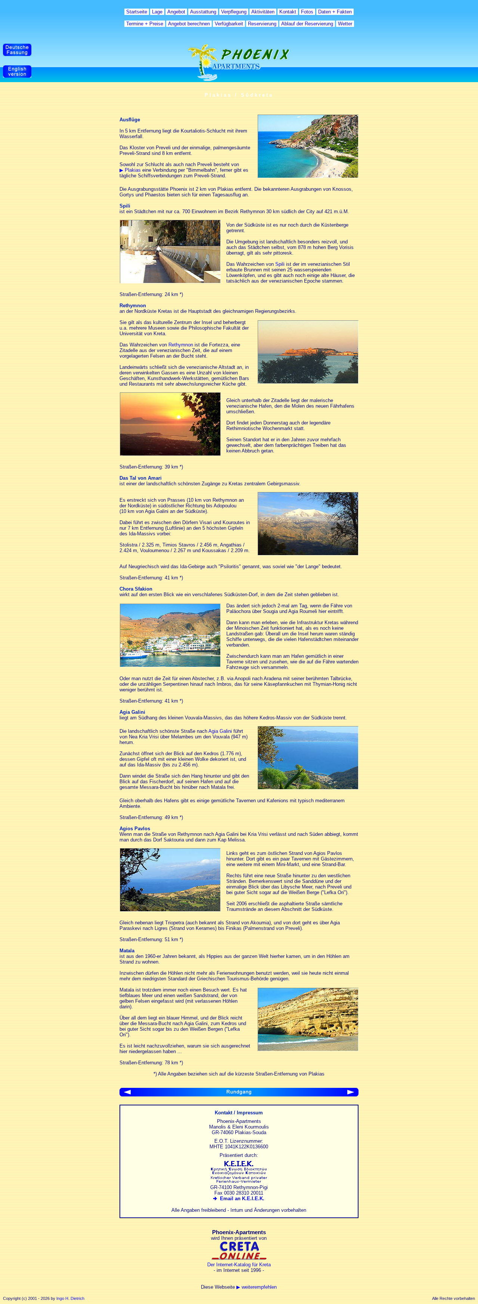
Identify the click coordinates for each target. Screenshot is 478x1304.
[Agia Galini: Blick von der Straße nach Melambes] (308, 788)
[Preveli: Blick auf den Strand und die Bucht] (308, 176)
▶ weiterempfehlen (256, 1287)
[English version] (17, 76)
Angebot (176, 12)
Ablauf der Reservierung (307, 24)
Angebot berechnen (189, 24)
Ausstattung (203, 12)
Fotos (307, 12)
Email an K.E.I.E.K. (240, 1198)
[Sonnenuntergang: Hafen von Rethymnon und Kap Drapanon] (170, 454)
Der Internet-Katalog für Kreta (239, 1264)
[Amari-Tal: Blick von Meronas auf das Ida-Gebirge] (308, 554)
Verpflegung (234, 12)
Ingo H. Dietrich (70, 1298)
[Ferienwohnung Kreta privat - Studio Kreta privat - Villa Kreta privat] (239, 1182)
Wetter (345, 24)
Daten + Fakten (335, 12)
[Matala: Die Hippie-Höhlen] (308, 1049)
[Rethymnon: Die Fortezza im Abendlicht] (308, 382)
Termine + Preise (145, 24)
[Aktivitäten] (127, 1095)
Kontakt (288, 12)
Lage (157, 12)
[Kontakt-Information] (350, 1095)
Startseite (137, 12)
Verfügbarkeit (229, 24)
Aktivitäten (263, 12)
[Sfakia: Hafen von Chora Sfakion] (170, 665)
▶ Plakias (130, 170)
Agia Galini (220, 731)
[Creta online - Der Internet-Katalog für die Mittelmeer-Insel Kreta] (239, 1259)
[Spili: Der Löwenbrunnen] (170, 281)
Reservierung (262, 24)
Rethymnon (180, 345)
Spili (280, 264)
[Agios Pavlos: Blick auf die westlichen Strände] (170, 910)
